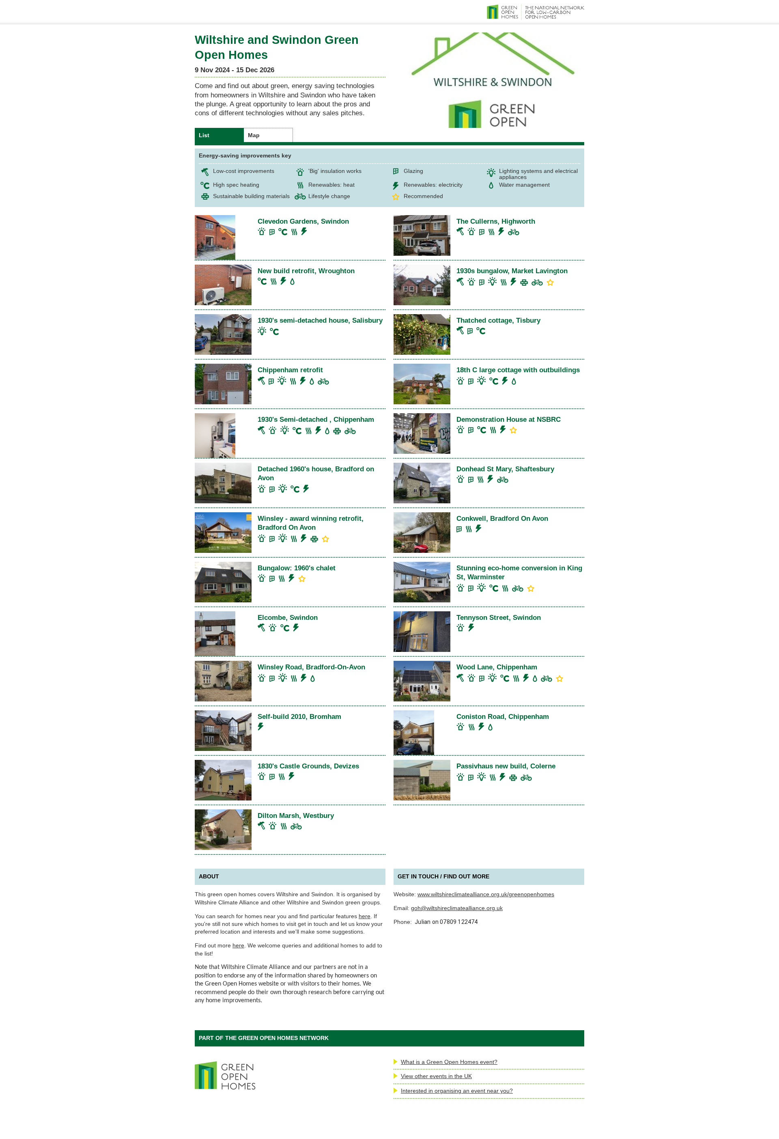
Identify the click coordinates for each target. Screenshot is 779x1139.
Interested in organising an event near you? (457, 1090)
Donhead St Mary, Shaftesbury (505, 469)
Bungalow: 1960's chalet (297, 568)
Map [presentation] (254, 135)
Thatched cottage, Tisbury (498, 320)
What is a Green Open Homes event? (449, 1062)
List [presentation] (204, 135)
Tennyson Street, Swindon (498, 617)
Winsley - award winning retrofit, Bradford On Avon (311, 522)
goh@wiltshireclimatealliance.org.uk (457, 908)
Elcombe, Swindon (288, 617)
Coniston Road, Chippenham (502, 716)
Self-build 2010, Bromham (299, 716)
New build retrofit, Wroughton (306, 271)
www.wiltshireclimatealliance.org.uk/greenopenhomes (485, 894)
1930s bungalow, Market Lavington (512, 271)
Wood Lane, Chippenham (496, 667)
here (364, 916)
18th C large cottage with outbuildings (518, 370)
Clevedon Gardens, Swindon (303, 221)
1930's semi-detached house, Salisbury (320, 320)
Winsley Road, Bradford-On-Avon (311, 667)
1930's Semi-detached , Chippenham (316, 419)
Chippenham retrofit (290, 370)
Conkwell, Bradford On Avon (502, 518)
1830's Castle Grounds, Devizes (308, 766)
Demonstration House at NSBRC (508, 419)
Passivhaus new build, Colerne (505, 766)
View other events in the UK (436, 1076)
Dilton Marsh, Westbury (296, 815)
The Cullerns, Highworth (495, 221)
